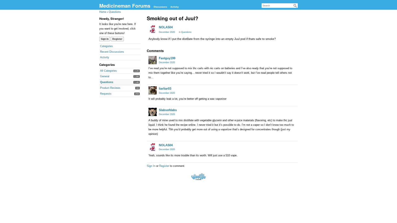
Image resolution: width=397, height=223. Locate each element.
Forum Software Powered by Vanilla (198, 176)
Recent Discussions (112, 51)
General (104, 76)
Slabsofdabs (168, 110)
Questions (106, 82)
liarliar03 (165, 88)
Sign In (105, 39)
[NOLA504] (152, 29)
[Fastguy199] (152, 60)
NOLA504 (166, 27)
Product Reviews (110, 87)
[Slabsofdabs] (152, 112)
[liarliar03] (152, 90)
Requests (105, 93)
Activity (174, 7)
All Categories (108, 70)
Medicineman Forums (124, 5)
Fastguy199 (167, 58)
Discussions (160, 7)
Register (117, 39)
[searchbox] (280, 5)
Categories (106, 46)
